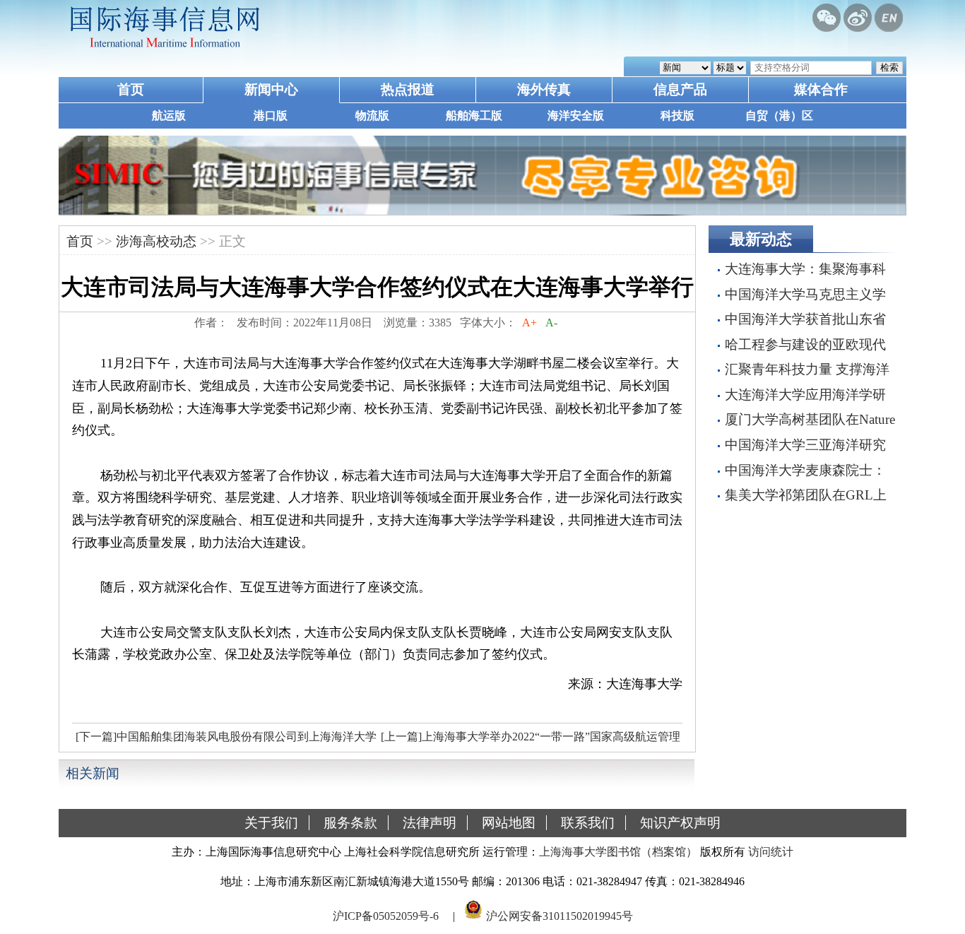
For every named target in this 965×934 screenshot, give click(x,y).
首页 (130, 89)
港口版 (271, 116)
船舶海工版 (474, 116)
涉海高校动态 (156, 241)
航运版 (169, 116)
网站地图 (508, 822)
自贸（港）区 (779, 116)
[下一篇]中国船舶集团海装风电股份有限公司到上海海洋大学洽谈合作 (224, 740)
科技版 (677, 116)
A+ (529, 323)
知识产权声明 (680, 822)
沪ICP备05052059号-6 (386, 915)
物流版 (372, 116)
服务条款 (350, 822)
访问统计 (770, 852)
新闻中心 (271, 89)
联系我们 (588, 822)
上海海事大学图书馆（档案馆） (618, 852)
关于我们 (271, 822)
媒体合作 (821, 89)
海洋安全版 (575, 116)
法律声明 (429, 822)
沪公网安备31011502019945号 (559, 915)
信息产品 (680, 89)
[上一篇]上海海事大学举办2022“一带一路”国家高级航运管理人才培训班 (528, 740)
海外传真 (544, 89)
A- (551, 323)
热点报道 (407, 89)
